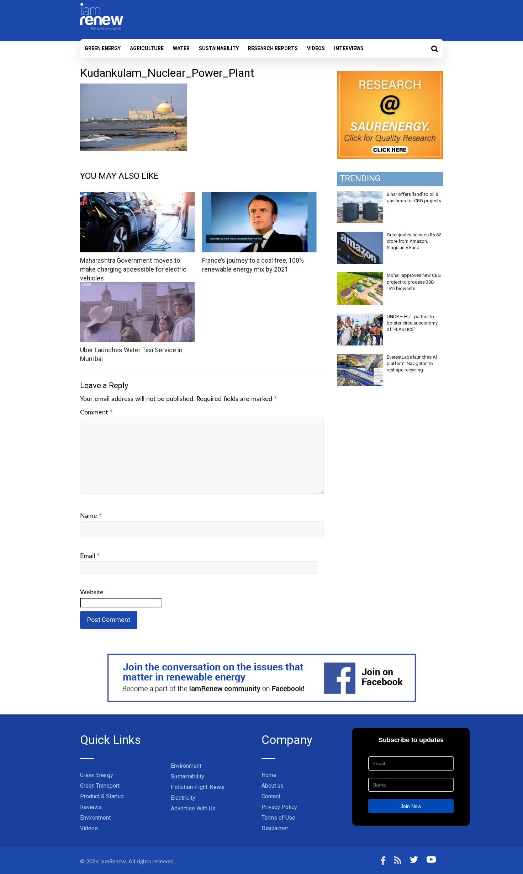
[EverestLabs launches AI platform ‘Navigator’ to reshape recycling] (360, 358)
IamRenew (113, 861)
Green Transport (100, 785)
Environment (95, 817)
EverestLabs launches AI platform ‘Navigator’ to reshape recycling (412, 363)
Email (90, 556)
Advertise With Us (193, 808)
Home (269, 775)
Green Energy (103, 48)
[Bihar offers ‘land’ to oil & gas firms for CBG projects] (360, 195)
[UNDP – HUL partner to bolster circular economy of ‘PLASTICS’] (360, 317)
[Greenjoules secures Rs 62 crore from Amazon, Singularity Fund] (360, 235)
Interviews (349, 48)
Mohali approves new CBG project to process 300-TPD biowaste (414, 282)
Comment (96, 412)
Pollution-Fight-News (197, 787)
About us (273, 785)
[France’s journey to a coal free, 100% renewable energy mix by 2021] (259, 196)
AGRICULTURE (147, 48)
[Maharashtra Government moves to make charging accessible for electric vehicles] (137, 196)
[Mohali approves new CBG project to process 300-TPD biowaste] (360, 276)
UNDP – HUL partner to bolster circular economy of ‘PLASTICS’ (412, 323)
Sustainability (219, 48)
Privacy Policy (279, 807)
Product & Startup (102, 796)
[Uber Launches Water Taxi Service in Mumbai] (137, 286)
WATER (181, 48)
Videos (316, 48)
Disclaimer (275, 828)
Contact (271, 796)
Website (92, 592)
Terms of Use (278, 817)
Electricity (183, 797)
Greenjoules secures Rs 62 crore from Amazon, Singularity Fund (414, 241)
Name (91, 516)
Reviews (91, 807)
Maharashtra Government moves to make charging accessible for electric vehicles (133, 269)
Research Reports (273, 48)
